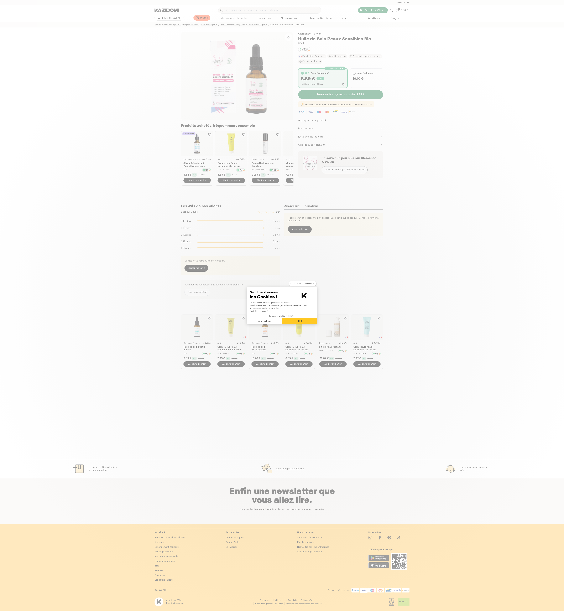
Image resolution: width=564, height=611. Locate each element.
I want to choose (264, 321)
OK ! (299, 321)
